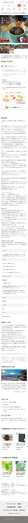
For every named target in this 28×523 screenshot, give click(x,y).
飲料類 (12, 483)
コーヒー (18, 483)
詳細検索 (24, 5)
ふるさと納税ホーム (5, 483)
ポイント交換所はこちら (14, 107)
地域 (14, 9)
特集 (19, 9)
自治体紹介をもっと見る (19, 391)
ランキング (8, 9)
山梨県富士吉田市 (7, 13)
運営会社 (19, 503)
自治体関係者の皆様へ (11, 507)
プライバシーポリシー (11, 503)
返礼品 (3, 9)
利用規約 (19, 507)
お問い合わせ (22, 510)
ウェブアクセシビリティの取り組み (10, 510)
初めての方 (25, 9)
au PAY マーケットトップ (14, 513)
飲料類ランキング (4, 491)
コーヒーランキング (14, 491)
